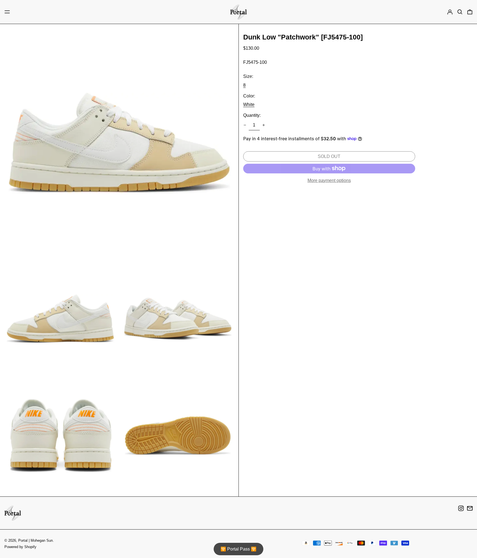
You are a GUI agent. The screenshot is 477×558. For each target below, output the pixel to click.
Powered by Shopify (20, 547)
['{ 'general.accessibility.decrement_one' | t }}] (245, 125)
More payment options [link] (329, 180)
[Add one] (263, 125)
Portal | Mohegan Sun (35, 540)
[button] (460, 12)
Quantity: (252, 115)
